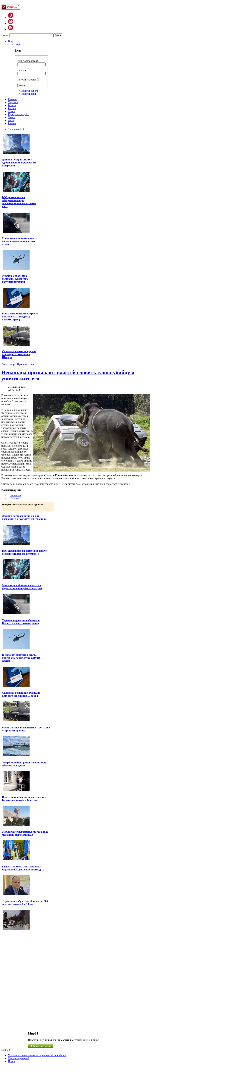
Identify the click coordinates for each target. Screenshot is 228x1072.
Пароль (21, 70)
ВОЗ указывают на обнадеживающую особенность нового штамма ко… (19, 202)
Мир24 (33, 1033)
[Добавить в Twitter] (5, 508)
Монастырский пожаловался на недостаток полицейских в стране (19, 241)
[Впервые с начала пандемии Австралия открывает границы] (16, 755)
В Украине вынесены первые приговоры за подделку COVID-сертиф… (20, 316)
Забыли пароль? (30, 90)
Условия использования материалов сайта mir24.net (37, 1055)
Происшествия (25, 364)
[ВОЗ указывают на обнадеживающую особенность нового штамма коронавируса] (16, 191)
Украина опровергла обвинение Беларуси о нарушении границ (15, 278)
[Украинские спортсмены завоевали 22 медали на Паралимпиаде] (16, 859)
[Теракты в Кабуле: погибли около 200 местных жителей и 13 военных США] (16, 929)
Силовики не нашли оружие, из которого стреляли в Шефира (19, 354)
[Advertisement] (20, 981)
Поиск (5, 35)
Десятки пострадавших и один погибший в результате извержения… (19, 162)
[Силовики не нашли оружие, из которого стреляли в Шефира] (16, 345)
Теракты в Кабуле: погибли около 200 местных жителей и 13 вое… (25, 903)
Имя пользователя (27, 60)
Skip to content (16, 129)
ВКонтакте (15, 495)
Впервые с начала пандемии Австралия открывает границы (26, 729)
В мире (12, 364)
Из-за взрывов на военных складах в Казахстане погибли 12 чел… (24, 798)
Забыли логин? (30, 93)
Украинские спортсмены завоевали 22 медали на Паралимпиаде (25, 833)
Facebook (15, 498)
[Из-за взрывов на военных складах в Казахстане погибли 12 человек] (16, 825)
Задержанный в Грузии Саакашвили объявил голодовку (24, 764)
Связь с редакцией (18, 1058)
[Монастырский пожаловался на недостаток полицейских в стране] (16, 232)
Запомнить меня (26, 79)
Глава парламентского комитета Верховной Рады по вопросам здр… (23, 868)
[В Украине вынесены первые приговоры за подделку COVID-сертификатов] (16, 307)
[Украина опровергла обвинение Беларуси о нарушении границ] (16, 270)
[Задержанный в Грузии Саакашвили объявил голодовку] (16, 790)
